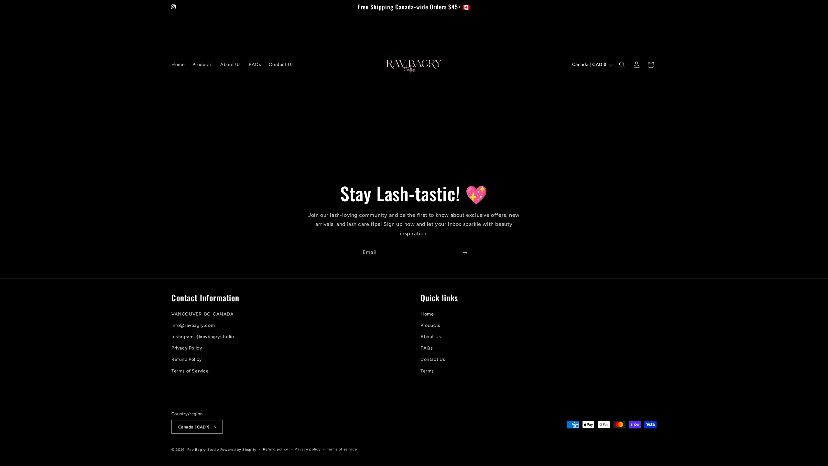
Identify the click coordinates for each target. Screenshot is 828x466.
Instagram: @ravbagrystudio (202, 336)
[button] (622, 65)
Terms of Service (190, 371)
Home (427, 314)
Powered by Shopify (238, 450)
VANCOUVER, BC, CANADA (202, 314)
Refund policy (275, 449)
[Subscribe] (465, 252)
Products (430, 325)
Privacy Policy (186, 348)
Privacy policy (308, 449)
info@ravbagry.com (193, 325)
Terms (427, 371)
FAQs (426, 348)
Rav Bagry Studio (203, 450)
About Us (430, 336)
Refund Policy (186, 359)
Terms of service (342, 449)
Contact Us (432, 359)
